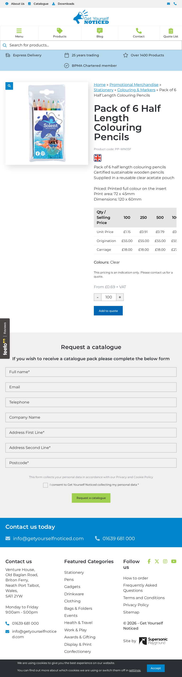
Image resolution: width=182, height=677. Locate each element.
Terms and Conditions (144, 598)
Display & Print (78, 644)
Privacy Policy (136, 605)
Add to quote (108, 311)
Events (70, 615)
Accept (156, 668)
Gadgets (72, 586)
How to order (135, 578)
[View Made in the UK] (97, 158)
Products (59, 36)
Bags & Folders (78, 608)
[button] (9, 86)
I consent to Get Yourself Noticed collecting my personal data (94, 484)
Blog (99, 36)
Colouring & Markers (136, 90)
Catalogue (41, 3)
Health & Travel (78, 622)
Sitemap (131, 612)
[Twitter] (157, 562)
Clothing (72, 601)
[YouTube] (174, 562)
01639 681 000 (175, 4)
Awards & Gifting (80, 637)
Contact (139, 36)
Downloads (66, 3)
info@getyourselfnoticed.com (168, 4)
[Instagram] (165, 562)
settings (135, 670)
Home (100, 84)
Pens (69, 579)
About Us (17, 3)
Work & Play (75, 630)
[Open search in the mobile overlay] (91, 45)
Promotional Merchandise (134, 84)
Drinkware (74, 594)
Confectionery (77, 651)
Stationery (104, 90)
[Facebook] (149, 562)
